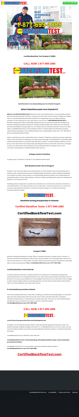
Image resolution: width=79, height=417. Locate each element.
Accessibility (52, 392)
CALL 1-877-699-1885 (70, 3)
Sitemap (75, 392)
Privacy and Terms (64, 392)
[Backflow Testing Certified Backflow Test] (14, 3)
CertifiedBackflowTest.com (39, 354)
